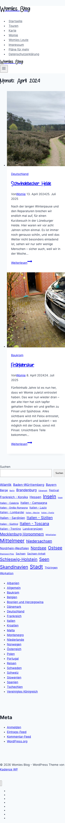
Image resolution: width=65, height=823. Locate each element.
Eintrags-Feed (17, 732)
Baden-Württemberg (28, 485)
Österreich (14, 649)
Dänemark (42, 490)
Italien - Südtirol (9, 523)
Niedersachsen (39, 541)
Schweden (14, 668)
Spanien (12, 682)
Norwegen (14, 644)
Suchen (5, 466)
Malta (11, 630)
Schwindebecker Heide (31, 183)
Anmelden (14, 727)
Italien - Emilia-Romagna (14, 507)
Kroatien (13, 625)
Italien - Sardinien (12, 518)
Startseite (15, 21)
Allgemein (14, 588)
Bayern (51, 485)
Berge (4, 490)
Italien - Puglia (47, 512)
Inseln (49, 496)
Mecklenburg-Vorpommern (22, 534)
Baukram (17, 355)
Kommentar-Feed (19, 736)
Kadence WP (9, 769)
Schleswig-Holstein (18, 559)
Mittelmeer (12, 541)
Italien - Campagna (33, 503)
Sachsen (20, 553)
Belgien (12, 597)
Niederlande (15, 639)
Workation (7, 573)
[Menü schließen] (1, 783)
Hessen (35, 497)
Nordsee (38, 548)
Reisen (11, 663)
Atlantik (5, 485)
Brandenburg (26, 490)
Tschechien (15, 687)
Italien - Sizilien (40, 517)
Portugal (13, 658)
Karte (12, 30)
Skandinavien (14, 567)
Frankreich (14, 616)
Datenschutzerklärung (24, 54)
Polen (11, 654)
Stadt (36, 567)
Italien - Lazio (38, 507)
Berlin (12, 490)
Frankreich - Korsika (14, 497)
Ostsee (55, 547)
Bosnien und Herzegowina (25, 602)
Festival (54, 490)
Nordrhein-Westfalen (14, 548)
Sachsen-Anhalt (36, 553)
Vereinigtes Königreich (22, 691)
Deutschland (20, 174)
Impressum (16, 44)
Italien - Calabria (9, 502)
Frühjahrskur (22, 365)
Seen (44, 559)
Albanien (13, 583)
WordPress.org (17, 741)
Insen (60, 497)
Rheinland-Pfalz (7, 554)
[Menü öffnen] (4, 69)
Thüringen (51, 567)
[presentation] (36, 129)
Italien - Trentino (10, 528)
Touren (13, 26)
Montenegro (15, 635)
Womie (13, 35)
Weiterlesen (21, 263)
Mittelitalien (51, 535)
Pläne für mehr (19, 49)
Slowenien (14, 677)
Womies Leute (18, 40)
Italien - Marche (33, 512)
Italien (11, 620)
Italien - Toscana (34, 523)
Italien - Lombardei (12, 512)
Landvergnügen (33, 528)
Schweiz (13, 672)
